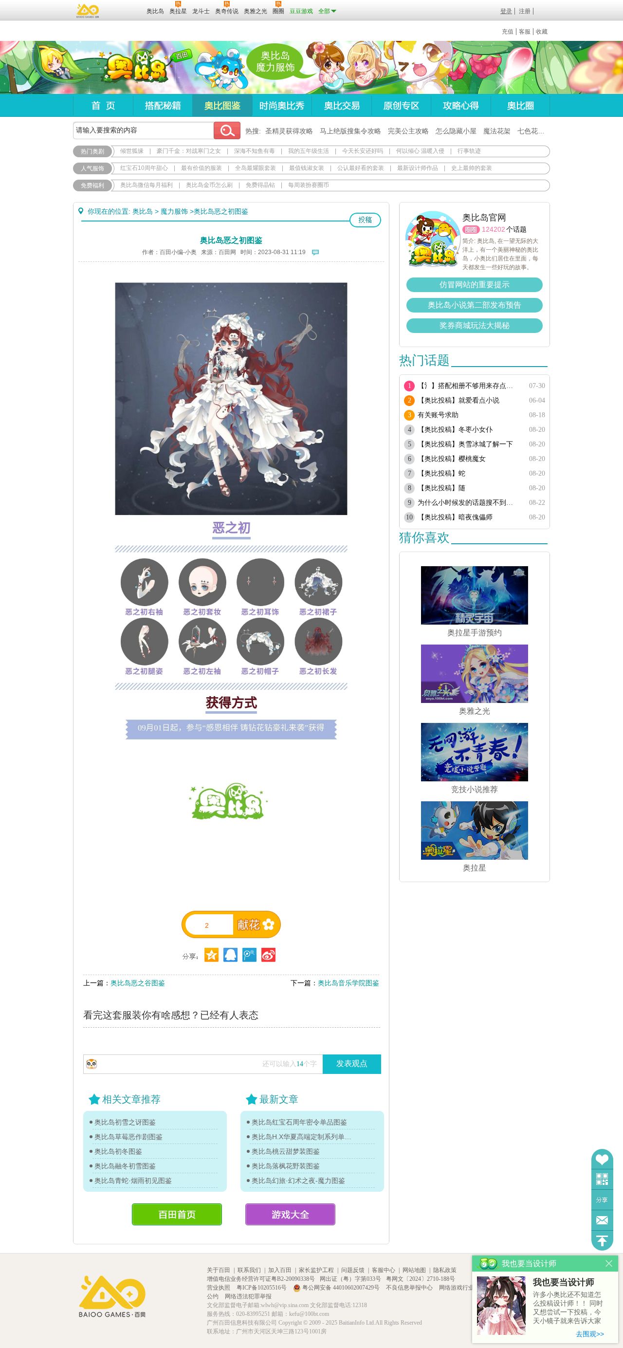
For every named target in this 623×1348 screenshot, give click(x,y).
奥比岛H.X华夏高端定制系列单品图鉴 (302, 1137)
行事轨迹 (469, 151)
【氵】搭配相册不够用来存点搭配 (468, 385)
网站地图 (414, 1270)
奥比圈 (520, 105)
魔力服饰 (174, 211)
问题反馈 (602, 1220)
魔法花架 (497, 131)
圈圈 (471, 229)
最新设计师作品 (417, 168)
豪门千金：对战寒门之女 (189, 151)
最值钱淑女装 (306, 168)
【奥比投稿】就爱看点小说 (458, 400)
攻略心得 (461, 105)
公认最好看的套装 (360, 168)
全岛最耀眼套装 (255, 168)
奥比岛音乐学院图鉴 (348, 983)
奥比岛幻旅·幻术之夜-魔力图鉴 (298, 1180)
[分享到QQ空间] (230, 955)
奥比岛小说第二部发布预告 (474, 305)
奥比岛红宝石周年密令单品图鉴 (299, 1122)
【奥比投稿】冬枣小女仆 (455, 429)
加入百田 (280, 1270)
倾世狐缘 (132, 151)
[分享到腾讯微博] (249, 955)
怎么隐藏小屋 (456, 131)
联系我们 (249, 1270)
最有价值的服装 (201, 168)
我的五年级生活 (308, 151)
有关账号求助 (438, 415)
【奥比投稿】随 (441, 488)
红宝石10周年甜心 (144, 168)
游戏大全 (290, 1214)
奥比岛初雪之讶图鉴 (125, 1122)
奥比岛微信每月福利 (146, 185)
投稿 (365, 220)
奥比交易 (341, 105)
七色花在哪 (534, 131)
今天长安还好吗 (362, 151)
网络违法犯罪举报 (248, 1296)
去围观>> (590, 1334)
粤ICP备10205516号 (262, 1287)
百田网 (125, 10)
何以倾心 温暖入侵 (420, 151)
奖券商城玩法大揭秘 (475, 325)
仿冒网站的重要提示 (475, 284)
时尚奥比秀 (282, 105)
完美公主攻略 (408, 131)
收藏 (542, 31)
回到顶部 (602, 1241)
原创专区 (401, 105)
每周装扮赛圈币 (308, 185)
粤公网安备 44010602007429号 (341, 1287)
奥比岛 (133, 68)
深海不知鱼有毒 (254, 151)
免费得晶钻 (260, 185)
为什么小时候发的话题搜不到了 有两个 (468, 502)
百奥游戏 (88, 10)
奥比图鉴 (222, 105)
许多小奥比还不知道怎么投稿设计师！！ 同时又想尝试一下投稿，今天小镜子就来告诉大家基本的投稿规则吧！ (568, 1308)
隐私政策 (445, 1270)
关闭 (609, 1263)
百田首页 (177, 1214)
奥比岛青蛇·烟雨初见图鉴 (133, 1180)
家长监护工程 (316, 1270)
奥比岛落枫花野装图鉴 (286, 1166)
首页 (103, 105)
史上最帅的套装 (471, 168)
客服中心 (383, 1270)
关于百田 (218, 1270)
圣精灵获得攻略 (289, 131)
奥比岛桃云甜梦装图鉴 (286, 1151)
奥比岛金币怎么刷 (209, 185)
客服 (525, 31)
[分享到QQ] (211, 955)
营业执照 (219, 1287)
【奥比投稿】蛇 (441, 473)
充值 (507, 31)
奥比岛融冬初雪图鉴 (125, 1166)
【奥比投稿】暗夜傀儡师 (455, 517)
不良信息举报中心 (410, 1287)
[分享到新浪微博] (268, 955)
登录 (506, 11)
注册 (525, 11)
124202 (493, 229)
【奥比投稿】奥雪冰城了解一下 (465, 444)
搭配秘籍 (162, 105)
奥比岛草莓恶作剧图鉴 (128, 1137)
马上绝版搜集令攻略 (350, 131)
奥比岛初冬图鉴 (118, 1151)
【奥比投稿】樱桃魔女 (452, 458)
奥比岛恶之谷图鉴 (137, 983)
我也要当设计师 (563, 1282)
